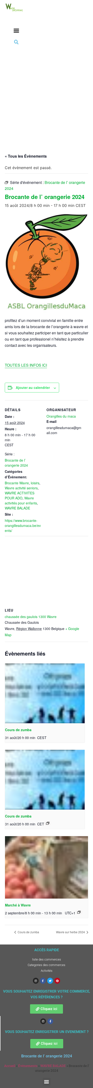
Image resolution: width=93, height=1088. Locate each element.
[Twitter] (50, 980)
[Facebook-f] (43, 980)
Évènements (27, 1066)
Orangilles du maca (61, 416)
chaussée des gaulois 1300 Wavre (31, 616)
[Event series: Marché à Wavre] (79, 912)
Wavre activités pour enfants (21, 500)
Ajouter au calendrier (33, 387)
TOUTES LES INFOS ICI (26, 365)
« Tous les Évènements (26, 156)
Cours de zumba (18, 729)
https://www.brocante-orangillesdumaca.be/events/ (23, 525)
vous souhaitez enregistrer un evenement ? (46, 1032)
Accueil (9, 1066)
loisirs (35, 482)
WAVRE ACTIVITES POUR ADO (19, 495)
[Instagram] (36, 980)
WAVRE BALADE (17, 508)
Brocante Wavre (17, 482)
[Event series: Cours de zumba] (47, 823)
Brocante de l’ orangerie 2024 (16, 463)
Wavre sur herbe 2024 (71, 932)
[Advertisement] (46, 94)
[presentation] (45, 693)
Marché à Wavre (18, 905)
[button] (16, 30)
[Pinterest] (57, 980)
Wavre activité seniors (21, 488)
